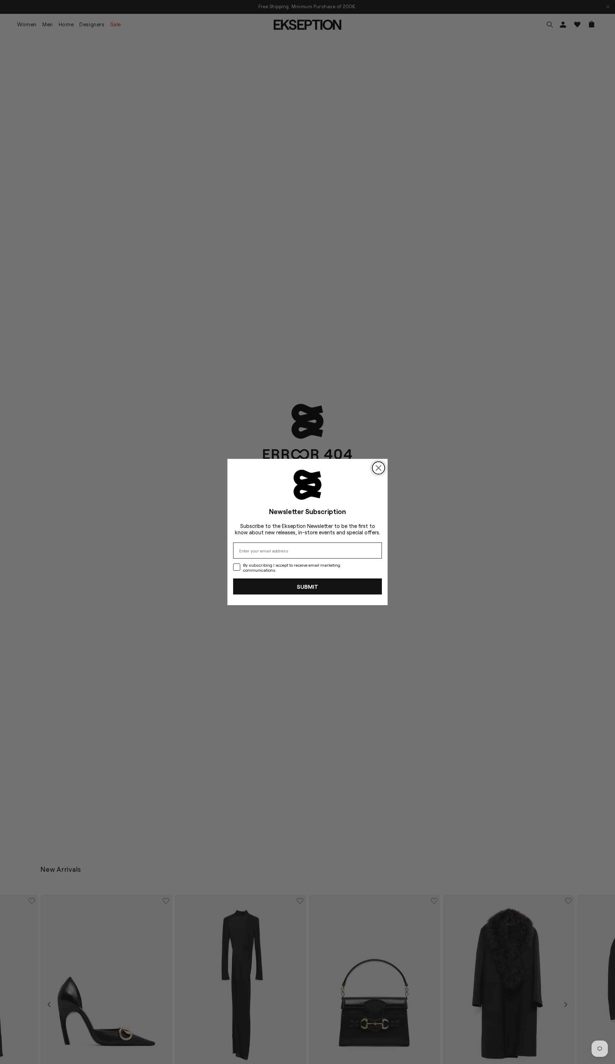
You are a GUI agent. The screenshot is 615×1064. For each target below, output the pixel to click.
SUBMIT (307, 586)
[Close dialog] (378, 468)
